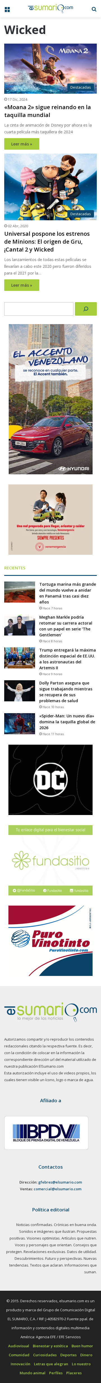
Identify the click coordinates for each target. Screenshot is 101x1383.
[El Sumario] (50, 9)
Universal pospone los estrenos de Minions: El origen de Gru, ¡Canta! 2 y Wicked (47, 241)
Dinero (86, 1354)
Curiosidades (45, 1354)
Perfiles (56, 1372)
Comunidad (19, 1354)
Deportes (68, 1354)
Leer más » (21, 144)
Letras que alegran (51, 1363)
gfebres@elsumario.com (60, 1182)
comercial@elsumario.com (57, 1188)
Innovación (20, 1363)
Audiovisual (18, 1345)
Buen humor (82, 1345)
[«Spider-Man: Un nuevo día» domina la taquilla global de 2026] (19, 723)
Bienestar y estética (50, 1345)
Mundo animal (32, 1372)
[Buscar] (86, 309)
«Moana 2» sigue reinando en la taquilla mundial (47, 111)
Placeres (74, 1372)
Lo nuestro (81, 1363)
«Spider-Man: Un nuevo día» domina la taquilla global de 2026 (67, 721)
